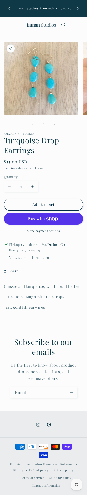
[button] (10, 24)
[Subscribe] (71, 392)
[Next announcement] (77, 8)
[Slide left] (32, 124)
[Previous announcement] (9, 8)
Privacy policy (64, 470)
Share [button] (14, 270)
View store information (29, 257)
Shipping (9, 168)
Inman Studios (32, 464)
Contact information (46, 485)
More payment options (43, 231)
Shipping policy (60, 478)
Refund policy (39, 470)
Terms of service (32, 478)
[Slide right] (54, 124)
